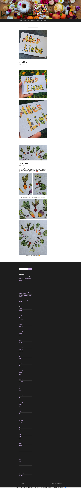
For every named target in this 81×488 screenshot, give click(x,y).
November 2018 (21, 400)
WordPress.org (21, 475)
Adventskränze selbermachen (23, 298)
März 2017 (20, 434)
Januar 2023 (20, 324)
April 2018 (20, 413)
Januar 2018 (20, 416)
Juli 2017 (20, 427)
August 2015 (20, 445)
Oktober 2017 (21, 422)
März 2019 (20, 393)
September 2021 (21, 351)
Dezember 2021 (21, 345)
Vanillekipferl (20, 301)
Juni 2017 (20, 429)
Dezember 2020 (21, 367)
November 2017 (21, 420)
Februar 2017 (20, 436)
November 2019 (21, 381)
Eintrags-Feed (21, 471)
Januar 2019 (20, 397)
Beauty (38, 20)
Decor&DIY (20, 459)
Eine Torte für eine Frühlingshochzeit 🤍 (24, 276)
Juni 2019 (20, 388)
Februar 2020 (20, 379)
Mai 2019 (20, 390)
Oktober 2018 (21, 402)
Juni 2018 (20, 409)
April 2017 (20, 432)
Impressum (45, 20)
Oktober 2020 (21, 370)
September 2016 (21, 443)
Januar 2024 (20, 317)
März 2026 (20, 308)
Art (41, 20)
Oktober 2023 (21, 319)
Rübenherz (23, 163)
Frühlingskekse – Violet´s (22, 290)
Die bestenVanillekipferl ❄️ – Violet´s (24, 300)
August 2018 (20, 406)
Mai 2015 (20, 448)
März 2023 (20, 322)
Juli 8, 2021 (20, 64)
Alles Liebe (23, 62)
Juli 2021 (20, 354)
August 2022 (20, 333)
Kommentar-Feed (21, 473)
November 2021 (21, 347)
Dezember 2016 (21, 438)
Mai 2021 (20, 358)
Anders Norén (57, 483)
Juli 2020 (20, 374)
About (25, 20)
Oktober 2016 (21, 441)
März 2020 (20, 377)
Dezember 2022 (21, 326)
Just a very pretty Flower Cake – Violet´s (24, 292)
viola (24, 64)
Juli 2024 (20, 312)
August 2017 (20, 425)
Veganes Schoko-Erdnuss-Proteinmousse (25, 278)
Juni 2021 (20, 356)
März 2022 (20, 342)
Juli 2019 (20, 386)
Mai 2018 (20, 411)
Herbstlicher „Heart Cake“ (22, 293)
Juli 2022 (20, 335)
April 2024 (20, 313)
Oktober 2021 (21, 349)
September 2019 (21, 383)
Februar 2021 (20, 363)
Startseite (20, 20)
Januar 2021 (20, 365)
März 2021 (20, 361)
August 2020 (20, 372)
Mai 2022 (20, 338)
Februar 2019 (20, 395)
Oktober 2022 (21, 329)
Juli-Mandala (20, 280)
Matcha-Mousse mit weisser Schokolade (24, 283)
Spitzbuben (28, 290)
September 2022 (21, 331)
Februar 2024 (20, 315)
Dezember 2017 (21, 418)
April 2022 (20, 340)
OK (65, 487)
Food (28, 20)
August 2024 (20, 310)
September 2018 (21, 404)
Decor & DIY (33, 20)
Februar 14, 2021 (21, 165)
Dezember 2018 (21, 399)
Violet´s (22, 483)
